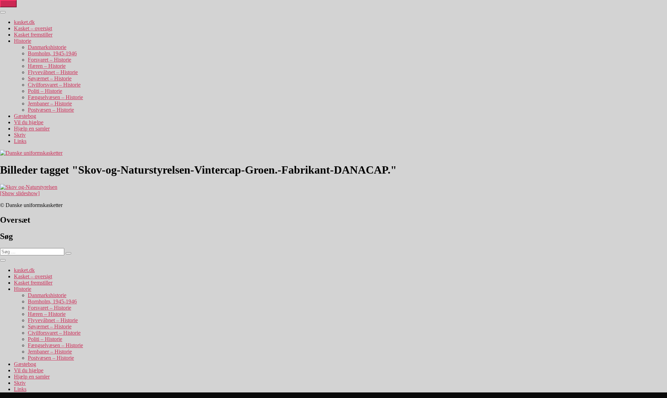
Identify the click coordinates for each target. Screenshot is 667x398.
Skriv (20, 135)
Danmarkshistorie (47, 47)
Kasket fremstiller (33, 35)
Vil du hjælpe (28, 122)
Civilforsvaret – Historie (54, 85)
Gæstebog (25, 116)
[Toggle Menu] (3, 12)
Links (20, 141)
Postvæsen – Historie (51, 110)
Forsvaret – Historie (49, 60)
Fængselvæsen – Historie (55, 97)
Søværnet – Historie (50, 78)
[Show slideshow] (20, 193)
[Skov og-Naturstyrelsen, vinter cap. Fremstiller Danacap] (28, 187)
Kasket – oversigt (33, 28)
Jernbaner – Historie (50, 103)
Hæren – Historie (47, 66)
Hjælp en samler (32, 129)
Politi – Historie (45, 91)
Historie (22, 41)
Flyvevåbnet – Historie (53, 72)
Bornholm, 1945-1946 (52, 53)
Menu (8, 3)
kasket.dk (24, 22)
